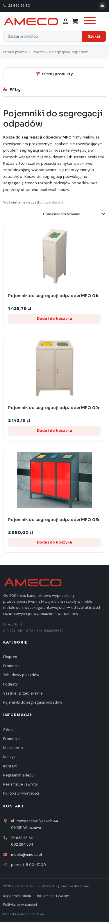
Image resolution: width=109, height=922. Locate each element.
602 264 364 (22, 844)
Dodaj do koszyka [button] (54, 318)
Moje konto (13, 748)
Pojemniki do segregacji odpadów (32, 702)
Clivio (39, 914)
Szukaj (94, 36)
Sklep (8, 730)
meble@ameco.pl (26, 854)
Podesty (10, 684)
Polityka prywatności (21, 793)
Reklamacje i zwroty (20, 784)
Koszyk (9, 757)
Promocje (11, 666)
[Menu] (89, 21)
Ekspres (10, 657)
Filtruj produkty (57, 74)
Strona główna (15, 52)
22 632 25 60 (18, 5)
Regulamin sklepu (18, 775)
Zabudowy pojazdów (21, 675)
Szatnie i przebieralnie (23, 693)
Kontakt (10, 766)
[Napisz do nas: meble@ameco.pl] (102, 6)
